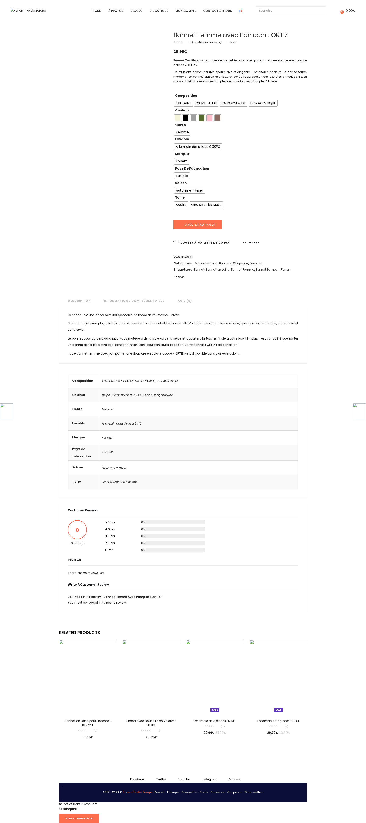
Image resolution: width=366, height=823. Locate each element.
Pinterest (234, 779)
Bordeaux (128, 395)
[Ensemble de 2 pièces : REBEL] (278, 676)
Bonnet (199, 269)
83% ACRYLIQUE (168, 381)
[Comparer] (88, 707)
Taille (180, 197)
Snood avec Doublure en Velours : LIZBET (151, 723)
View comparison (79, 818)
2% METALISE (124, 381)
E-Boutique (159, 11)
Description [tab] (79, 301)
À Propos (115, 11)
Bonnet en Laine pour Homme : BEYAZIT (88, 723)
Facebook (137, 779)
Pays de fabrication (192, 168)
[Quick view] (79, 707)
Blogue (136, 11)
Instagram (209, 779)
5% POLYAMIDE (145, 381)
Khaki (148, 395)
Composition (186, 95)
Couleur (182, 110)
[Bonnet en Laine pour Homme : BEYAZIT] (87, 676)
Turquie (107, 452)
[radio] (183, 103)
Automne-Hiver (206, 263)
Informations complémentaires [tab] (134, 301)
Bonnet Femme (242, 269)
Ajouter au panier (200, 225)
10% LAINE (108, 381)
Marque (182, 154)
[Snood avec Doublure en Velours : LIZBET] (151, 676)
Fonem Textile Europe (137, 792)
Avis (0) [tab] (185, 301)
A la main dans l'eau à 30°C (122, 423)
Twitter (161, 779)
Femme (255, 263)
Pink (157, 395)
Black (115, 395)
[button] (347, 10)
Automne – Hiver (114, 468)
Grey (139, 395)
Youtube (184, 779)
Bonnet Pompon (268, 269)
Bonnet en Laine (218, 269)
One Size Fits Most (126, 482)
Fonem (286, 269)
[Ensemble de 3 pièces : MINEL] (214, 676)
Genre (180, 125)
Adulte (106, 482)
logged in (95, 602)
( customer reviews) (205, 42)
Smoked (167, 395)
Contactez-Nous (217, 11)
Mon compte (185, 11)
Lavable (182, 139)
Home (97, 11)
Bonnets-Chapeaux (233, 263)
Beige (106, 395)
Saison (181, 183)
